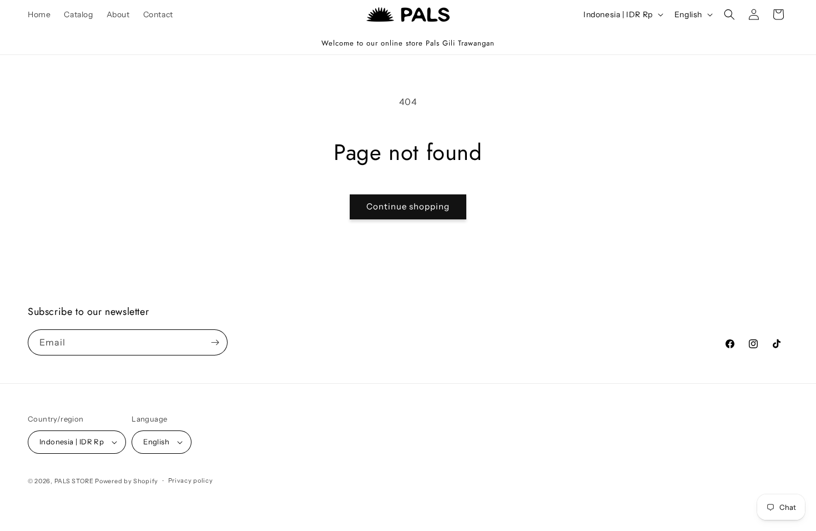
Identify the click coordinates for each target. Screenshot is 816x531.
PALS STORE (74, 481)
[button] (729, 14)
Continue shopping (408, 206)
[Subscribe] (215, 342)
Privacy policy (190, 480)
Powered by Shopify (126, 481)
